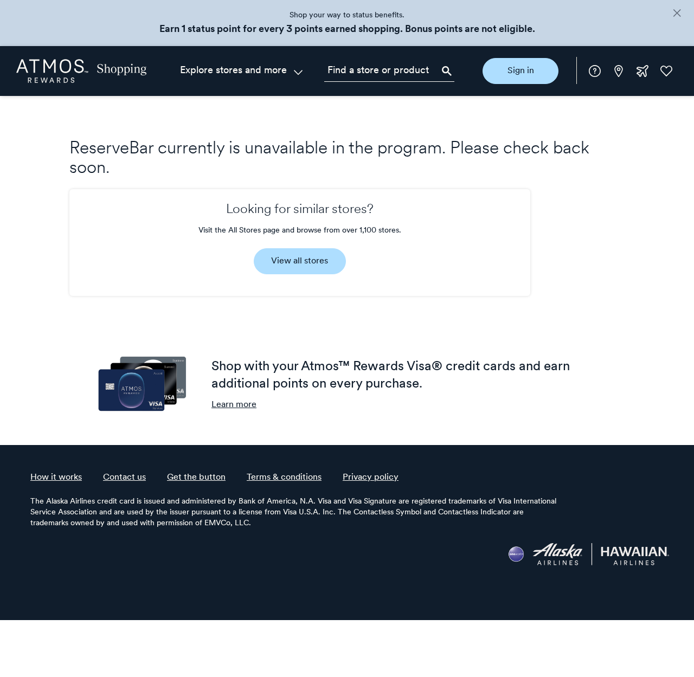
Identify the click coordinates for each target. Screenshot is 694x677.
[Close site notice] (677, 14)
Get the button (196, 477)
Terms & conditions (284, 477)
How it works (56, 477)
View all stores (299, 261)
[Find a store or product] (389, 71)
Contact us (124, 477)
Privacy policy (371, 477)
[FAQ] (595, 71)
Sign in (520, 71)
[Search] (447, 71)
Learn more (233, 405)
